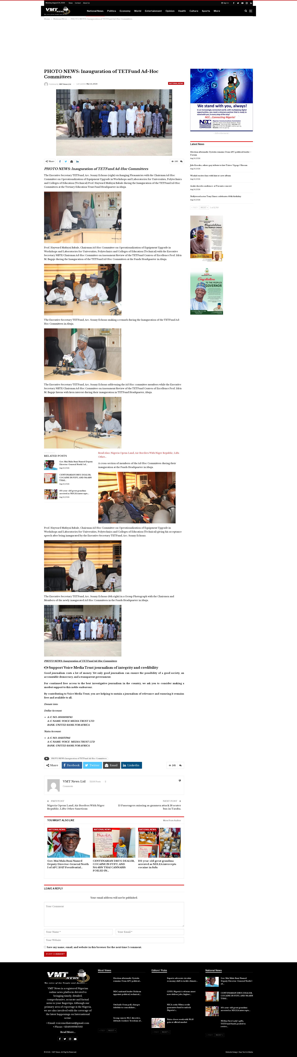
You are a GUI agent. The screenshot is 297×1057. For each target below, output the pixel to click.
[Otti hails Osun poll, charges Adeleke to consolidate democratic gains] (104, 1008)
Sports (206, 11)
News (71, 3)
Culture (193, 11)
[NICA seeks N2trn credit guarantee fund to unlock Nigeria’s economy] (158, 1008)
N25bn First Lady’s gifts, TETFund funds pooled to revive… (233, 1024)
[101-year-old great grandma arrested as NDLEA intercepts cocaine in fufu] (50, 494)
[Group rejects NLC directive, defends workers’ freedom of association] (104, 1022)
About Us (86, 3)
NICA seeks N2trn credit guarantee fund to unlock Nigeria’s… (179, 1007)
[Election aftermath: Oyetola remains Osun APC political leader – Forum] (104, 982)
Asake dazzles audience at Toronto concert (211, 186)
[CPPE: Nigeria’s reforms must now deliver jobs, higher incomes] (158, 995)
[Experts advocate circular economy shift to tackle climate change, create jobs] (158, 982)
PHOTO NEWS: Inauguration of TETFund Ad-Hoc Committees (79, 759)
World (137, 11)
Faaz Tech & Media (246, 1052)
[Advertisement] (148, 44)
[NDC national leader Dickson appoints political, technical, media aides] (104, 995)
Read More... (67, 1032)
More (217, 11)
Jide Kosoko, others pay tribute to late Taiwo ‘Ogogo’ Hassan (218, 165)
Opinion (170, 11)
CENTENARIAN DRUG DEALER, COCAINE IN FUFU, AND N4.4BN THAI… (75, 477)
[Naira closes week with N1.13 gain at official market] (158, 1023)
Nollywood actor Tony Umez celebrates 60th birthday (215, 196)
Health (182, 11)
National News (95, 11)
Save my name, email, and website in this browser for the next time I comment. (94, 947)
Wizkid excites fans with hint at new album (210, 176)
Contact (78, 3)
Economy (125, 11)
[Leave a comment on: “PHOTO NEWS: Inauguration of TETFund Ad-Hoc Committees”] (181, 161)
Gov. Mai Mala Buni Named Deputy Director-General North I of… (236, 981)
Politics (111, 11)
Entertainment (153, 11)
